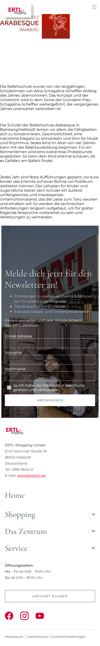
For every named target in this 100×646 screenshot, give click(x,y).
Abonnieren (50, 400)
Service (16, 548)
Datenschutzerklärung (63, 385)
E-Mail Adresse (18, 336)
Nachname (15, 369)
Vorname (13, 352)
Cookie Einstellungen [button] (68, 637)
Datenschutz (37, 636)
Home (15, 495)
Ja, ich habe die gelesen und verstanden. (49, 387)
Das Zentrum (26, 531)
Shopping (20, 514)
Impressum (14, 636)
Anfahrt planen (50, 596)
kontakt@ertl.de (31, 475)
